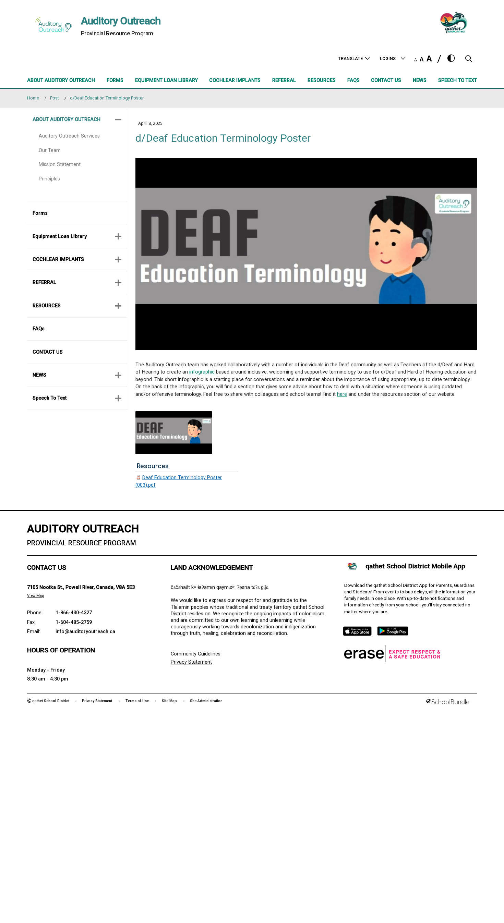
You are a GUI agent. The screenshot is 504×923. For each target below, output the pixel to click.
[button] (468, 60)
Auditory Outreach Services (69, 136)
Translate (350, 58)
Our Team (50, 150)
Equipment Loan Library (60, 236)
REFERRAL (44, 282)
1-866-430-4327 (74, 613)
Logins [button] (388, 58)
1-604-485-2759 (74, 622)
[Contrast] (451, 59)
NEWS (39, 375)
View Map (35, 595)
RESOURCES (47, 306)
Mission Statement (60, 164)
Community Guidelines (195, 654)
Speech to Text (50, 398)
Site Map (169, 701)
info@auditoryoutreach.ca (85, 632)
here (342, 394)
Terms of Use (137, 701)
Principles (49, 179)
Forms (40, 213)
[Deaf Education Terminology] (173, 432)
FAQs (39, 329)
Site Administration (206, 701)
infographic (202, 372)
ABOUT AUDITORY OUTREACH (66, 119)
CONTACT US (48, 352)
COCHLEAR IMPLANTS (58, 259)
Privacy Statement (191, 662)
